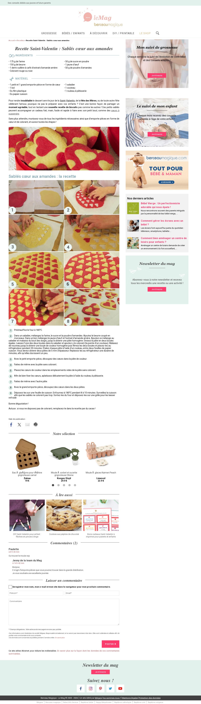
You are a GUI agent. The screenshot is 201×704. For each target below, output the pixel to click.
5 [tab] (75, 485)
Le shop (145, 33)
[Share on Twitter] (19, 424)
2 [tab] (58, 485)
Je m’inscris (157, 75)
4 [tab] (69, 485)
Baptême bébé (87, 702)
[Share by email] (27, 424)
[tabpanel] (27, 460)
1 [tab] (53, 485)
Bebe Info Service (70, 702)
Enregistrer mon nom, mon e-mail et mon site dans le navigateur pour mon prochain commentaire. (62, 587)
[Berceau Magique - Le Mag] (100, 17)
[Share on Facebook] (11, 424)
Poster (109, 644)
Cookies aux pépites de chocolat (64, 534)
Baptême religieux (155, 702)
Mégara (98, 698)
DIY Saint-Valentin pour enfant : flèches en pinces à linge (27, 535)
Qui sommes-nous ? (112, 698)
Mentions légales (130, 698)
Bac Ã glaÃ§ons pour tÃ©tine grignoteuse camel (27, 473)
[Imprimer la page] (36, 424)
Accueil (12, 41)
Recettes (20, 41)
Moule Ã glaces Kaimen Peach (101, 472)
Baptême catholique (122, 702)
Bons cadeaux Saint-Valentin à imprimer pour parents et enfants (101, 535)
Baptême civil (139, 702)
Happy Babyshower (104, 702)
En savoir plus (60, 637)
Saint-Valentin (67, 100)
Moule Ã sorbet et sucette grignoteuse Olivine (64, 473)
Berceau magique (53, 702)
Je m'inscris (157, 289)
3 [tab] (64, 485)
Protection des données (149, 698)
